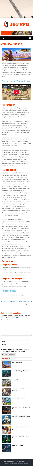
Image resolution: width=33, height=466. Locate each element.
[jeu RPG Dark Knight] (6, 448)
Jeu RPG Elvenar (17, 380)
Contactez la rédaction (11, 463)
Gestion (9, 295)
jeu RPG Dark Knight (9, 302)
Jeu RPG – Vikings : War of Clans (21, 371)
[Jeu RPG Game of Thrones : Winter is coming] (6, 391)
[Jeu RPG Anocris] (6, 364)
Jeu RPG (4, 38)
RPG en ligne (14, 295)
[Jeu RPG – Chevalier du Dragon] (6, 419)
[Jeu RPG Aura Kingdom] (6, 400)
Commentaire (5, 320)
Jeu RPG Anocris (17, 362)
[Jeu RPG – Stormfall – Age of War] (6, 439)
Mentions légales (23, 463)
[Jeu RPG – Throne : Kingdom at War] (6, 410)
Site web (3, 344)
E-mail (3, 341)
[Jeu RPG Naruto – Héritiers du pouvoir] (6, 429)
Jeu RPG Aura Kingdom (18, 398)
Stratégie (21, 295)
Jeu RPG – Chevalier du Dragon (21, 416)
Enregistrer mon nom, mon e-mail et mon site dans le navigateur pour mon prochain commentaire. (15, 350)
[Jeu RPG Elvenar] (6, 382)
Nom (3, 338)
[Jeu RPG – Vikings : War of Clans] (6, 373)
